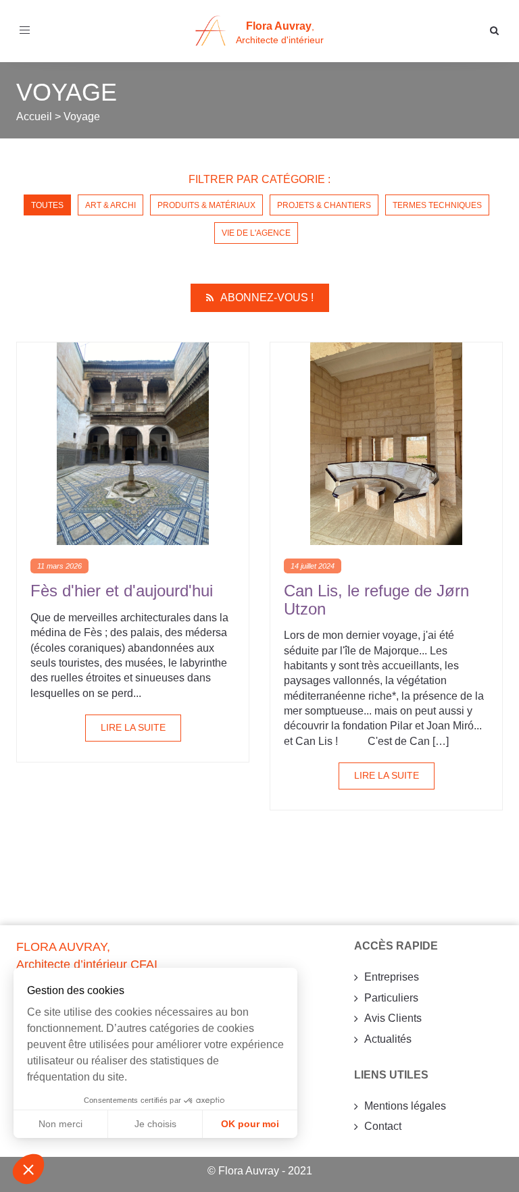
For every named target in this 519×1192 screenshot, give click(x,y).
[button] (28, 1169)
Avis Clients (393, 1018)
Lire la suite (133, 727)
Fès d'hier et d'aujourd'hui (121, 590)
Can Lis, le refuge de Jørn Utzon (376, 599)
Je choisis (155, 1123)
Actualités (388, 1039)
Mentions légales (405, 1106)
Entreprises (391, 977)
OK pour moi (250, 1123)
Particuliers (391, 998)
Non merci (60, 1123)
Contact (382, 1126)
